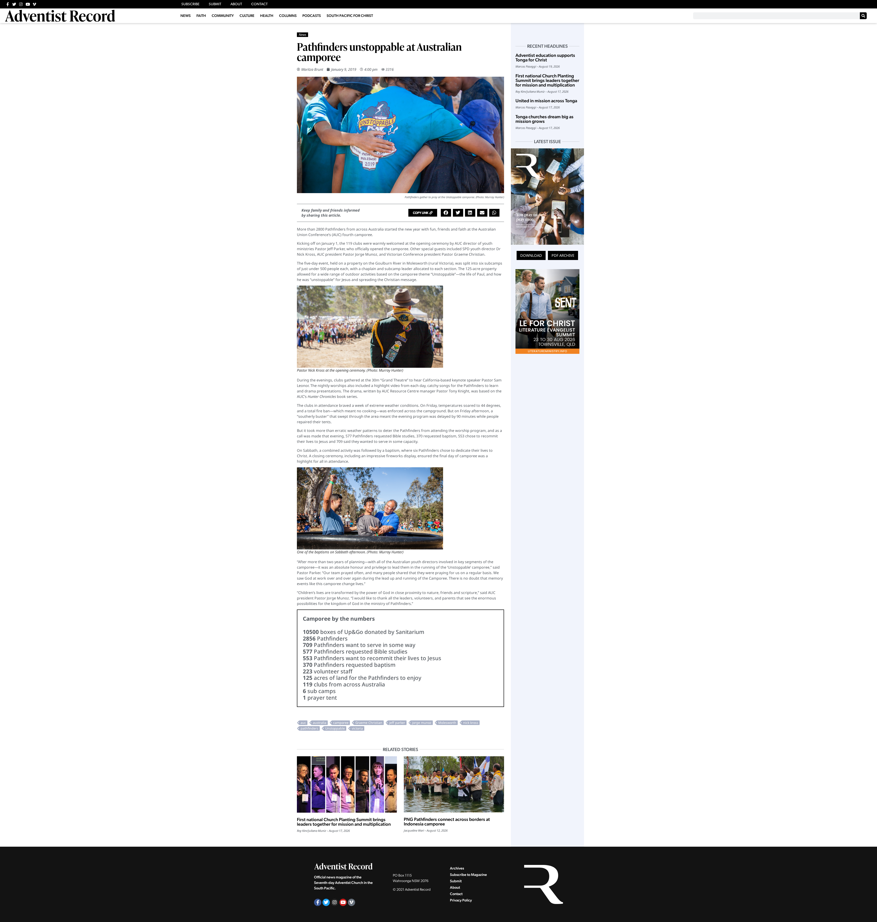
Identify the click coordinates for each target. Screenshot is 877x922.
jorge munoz (421, 722)
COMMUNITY (223, 15)
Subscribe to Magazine (468, 874)
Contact (456, 894)
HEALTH (266, 15)
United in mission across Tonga (546, 100)
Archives (457, 868)
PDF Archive (563, 255)
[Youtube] (28, 4)
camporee (341, 722)
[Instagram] (21, 4)
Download (531, 255)
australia (319, 722)
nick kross (470, 722)
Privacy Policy (461, 900)
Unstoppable (335, 728)
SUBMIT (215, 4)
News (302, 34)
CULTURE (247, 15)
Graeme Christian (368, 722)
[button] (422, 213)
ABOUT (236, 4)
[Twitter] (14, 4)
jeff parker (397, 722)
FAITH (201, 15)
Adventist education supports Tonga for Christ (545, 58)
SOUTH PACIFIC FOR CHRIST (350, 15)
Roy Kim (302, 831)
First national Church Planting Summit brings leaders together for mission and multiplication (344, 822)
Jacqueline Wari (414, 830)
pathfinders (309, 728)
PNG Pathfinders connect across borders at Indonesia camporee (447, 822)
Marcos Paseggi (525, 66)
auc (303, 722)
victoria (357, 728)
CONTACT (259, 4)
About (455, 887)
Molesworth (447, 722)
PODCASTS (311, 15)
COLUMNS (288, 15)
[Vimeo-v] (34, 4)
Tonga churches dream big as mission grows (544, 119)
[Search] (863, 15)
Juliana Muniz (317, 831)
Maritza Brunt (312, 69)
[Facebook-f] (8, 4)
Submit (456, 881)
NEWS (185, 15)
